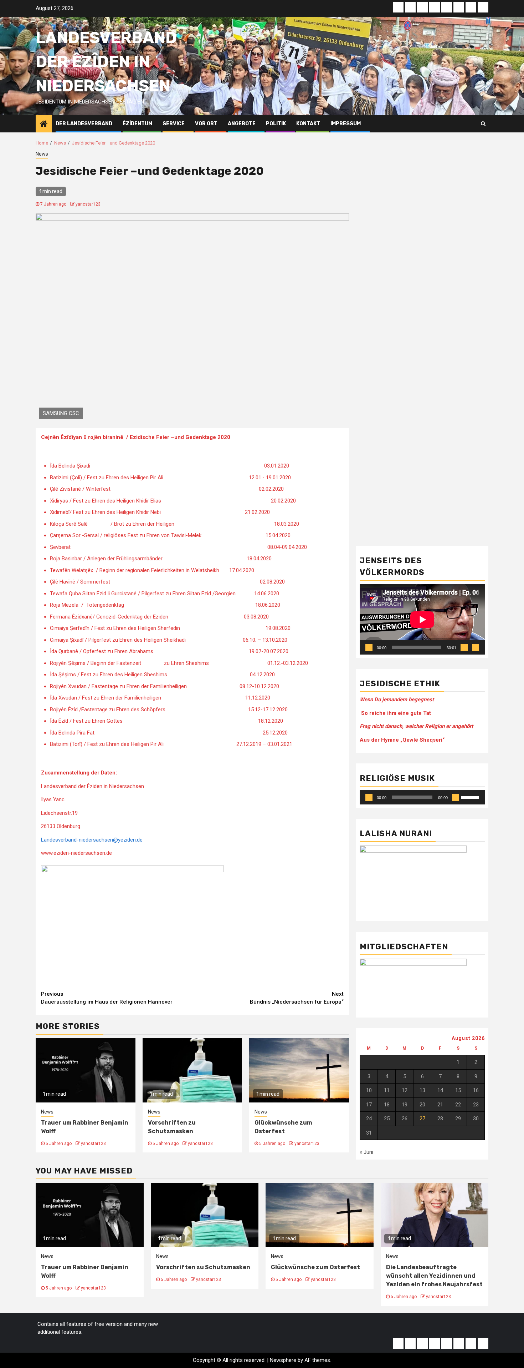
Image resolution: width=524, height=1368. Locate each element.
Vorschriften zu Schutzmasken (203, 1267)
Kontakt (308, 124)
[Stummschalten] (464, 647)
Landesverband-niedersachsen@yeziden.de (92, 840)
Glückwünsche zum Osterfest (315, 1267)
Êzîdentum (137, 124)
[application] (422, 619)
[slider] (471, 796)
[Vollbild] (475, 647)
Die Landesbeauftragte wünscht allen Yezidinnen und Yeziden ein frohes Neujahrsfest (434, 1276)
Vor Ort (206, 124)
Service (174, 124)
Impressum (345, 124)
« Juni (366, 1152)
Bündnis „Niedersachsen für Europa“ (297, 998)
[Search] (483, 123)
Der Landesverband (84, 124)
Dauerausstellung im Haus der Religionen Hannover (107, 998)
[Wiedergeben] (369, 647)
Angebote (242, 124)
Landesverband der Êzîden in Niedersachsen (106, 61)
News (42, 154)
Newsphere (283, 1360)
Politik (276, 124)
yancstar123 (88, 204)
